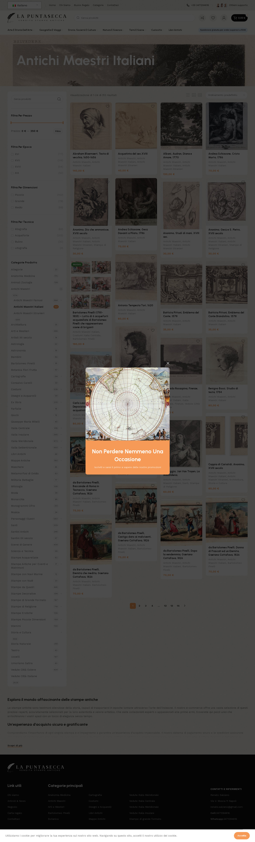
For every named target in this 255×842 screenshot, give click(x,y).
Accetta (241, 835)
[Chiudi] (168, 363)
